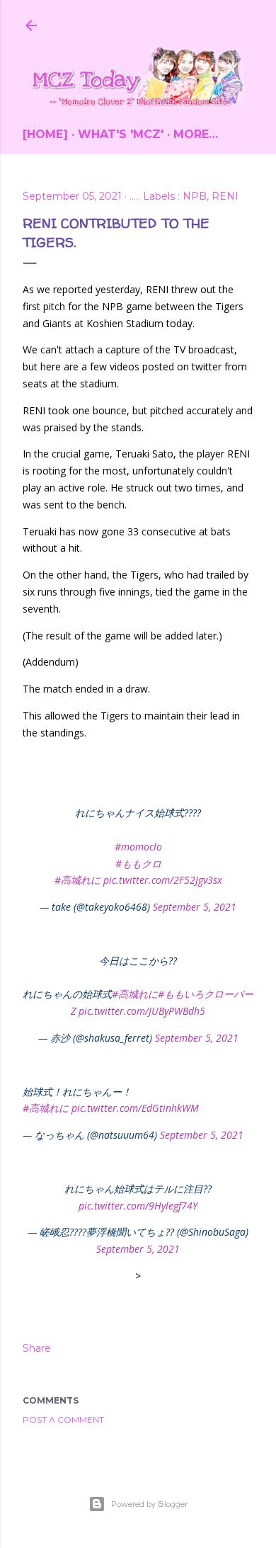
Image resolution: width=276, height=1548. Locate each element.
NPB (195, 196)
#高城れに (77, 880)
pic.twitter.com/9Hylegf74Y (138, 1205)
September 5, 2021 (194, 907)
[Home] (45, 134)
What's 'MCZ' (120, 134)
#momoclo (138, 846)
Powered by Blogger (149, 1504)
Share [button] (37, 1348)
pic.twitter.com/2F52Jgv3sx (162, 880)
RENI (225, 196)
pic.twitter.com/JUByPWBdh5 (142, 1011)
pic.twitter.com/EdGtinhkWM (135, 1108)
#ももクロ (138, 863)
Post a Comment (63, 1419)
